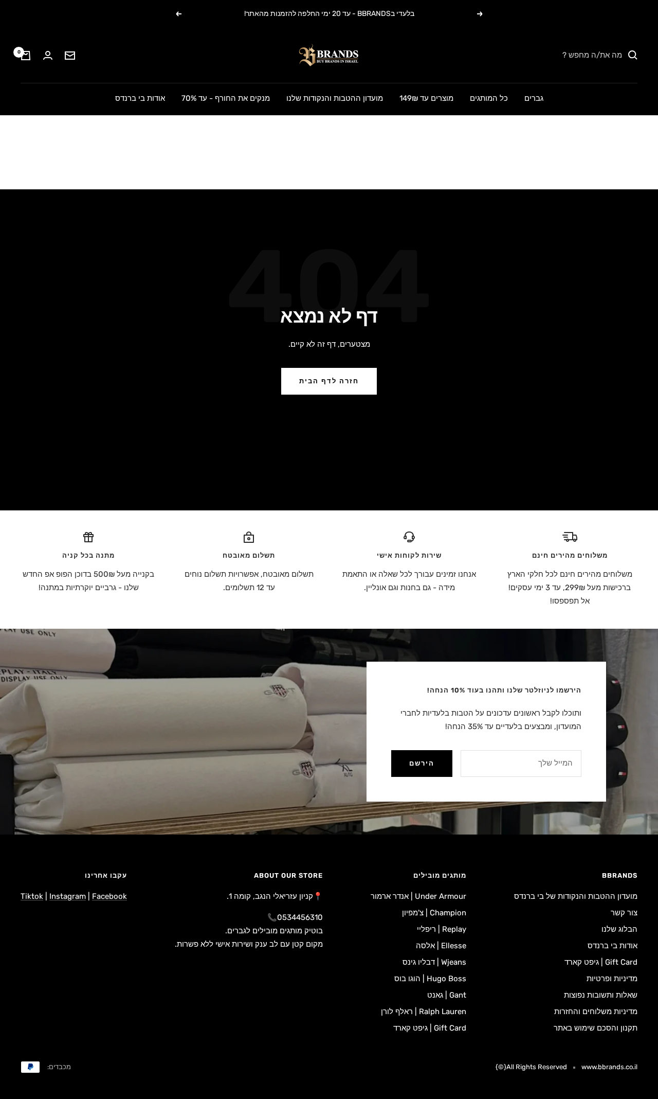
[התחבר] (47, 55)
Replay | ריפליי (441, 929)
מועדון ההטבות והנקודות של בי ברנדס (575, 896)
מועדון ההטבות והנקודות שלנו (334, 98)
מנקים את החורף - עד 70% (225, 98)
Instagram (67, 896)
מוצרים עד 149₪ (426, 98)
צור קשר (624, 912)
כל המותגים (489, 98)
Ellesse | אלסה (441, 945)
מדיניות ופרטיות (612, 978)
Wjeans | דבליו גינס (434, 962)
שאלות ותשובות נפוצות (600, 995)
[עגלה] (26, 55)
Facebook (109, 896)
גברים (533, 98)
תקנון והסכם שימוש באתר (595, 1028)
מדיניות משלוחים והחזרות (595, 1011)
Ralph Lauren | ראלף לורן (423, 1011)
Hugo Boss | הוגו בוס (430, 978)
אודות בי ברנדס (140, 98)
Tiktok (32, 896)
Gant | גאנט (446, 995)
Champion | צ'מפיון (434, 912)
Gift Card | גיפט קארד (600, 962)
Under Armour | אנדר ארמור (418, 896)
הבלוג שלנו (619, 929)
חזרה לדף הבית (329, 381)
